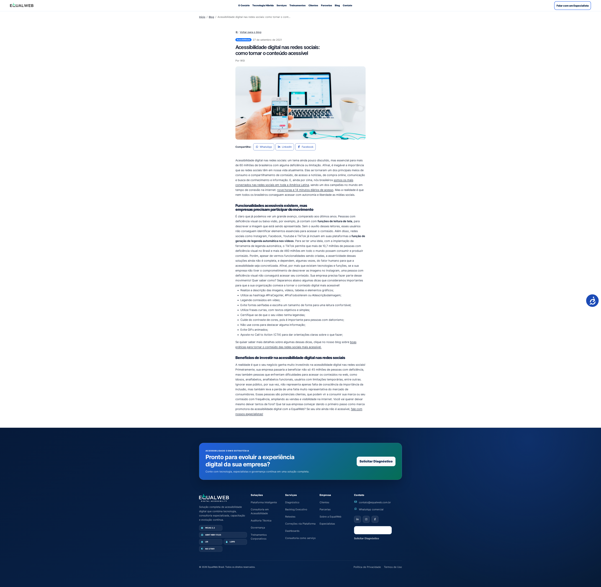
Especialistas (327, 523)
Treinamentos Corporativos (259, 536)
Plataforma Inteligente (264, 502)
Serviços (282, 5)
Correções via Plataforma (300, 523)
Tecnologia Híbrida (263, 5)
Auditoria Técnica (261, 520)
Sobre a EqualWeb (330, 516)
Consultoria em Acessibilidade (260, 511)
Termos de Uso (393, 567)
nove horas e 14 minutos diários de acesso (305, 190)
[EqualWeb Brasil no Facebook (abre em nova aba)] (375, 519)
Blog (337, 5)
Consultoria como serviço (300, 538)
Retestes (290, 516)
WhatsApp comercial (371, 509)
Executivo (296, 509)
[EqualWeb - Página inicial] (21, 5)
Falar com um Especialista (573, 5)
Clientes (313, 5)
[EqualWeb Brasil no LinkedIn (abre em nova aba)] (357, 519)
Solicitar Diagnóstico (376, 461)
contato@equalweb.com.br (375, 502)
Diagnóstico (292, 502)
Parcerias (326, 5)
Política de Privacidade (367, 567)
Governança (258, 527)
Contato (347, 5)
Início (202, 16)
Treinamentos (297, 5)
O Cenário (244, 5)
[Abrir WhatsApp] (593, 579)
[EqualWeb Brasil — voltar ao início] (214, 498)
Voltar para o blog (250, 32)
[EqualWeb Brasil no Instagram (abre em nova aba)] (366, 519)
